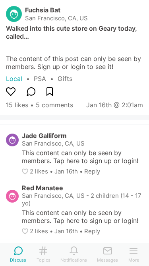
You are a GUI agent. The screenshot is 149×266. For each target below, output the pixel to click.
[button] (26, 171)
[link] (46, 79)
